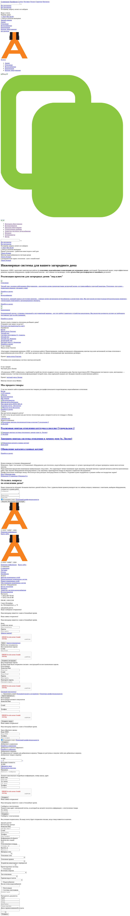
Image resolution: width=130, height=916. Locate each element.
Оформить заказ (6, 766)
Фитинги (8, 233)
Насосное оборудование (13, 227)
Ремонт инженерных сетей (10, 581)
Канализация (9, 68)
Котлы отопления (7, 586)
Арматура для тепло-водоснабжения (13, 590)
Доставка (26, 2)
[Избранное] (7, 74)
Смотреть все (5, 418)
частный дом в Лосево (14, 377)
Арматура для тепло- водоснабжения (17, 231)
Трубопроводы (10, 235)
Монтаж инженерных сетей (10, 577)
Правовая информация (9, 532)
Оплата (32, 2)
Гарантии (39, 2)
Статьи (20, 2)
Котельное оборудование (13, 224)
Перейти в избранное (8, 749)
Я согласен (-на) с (21, 499)
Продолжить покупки (8, 768)
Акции (7, 63)
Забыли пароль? (6, 633)
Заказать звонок (6, 20)
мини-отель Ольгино (14, 356)
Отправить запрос (7, 721)
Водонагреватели (11, 226)
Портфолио (14, 2)
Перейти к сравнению (8, 746)
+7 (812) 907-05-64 (7, 16)
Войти (3, 643)
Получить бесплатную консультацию (13, 501)
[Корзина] (2, 220)
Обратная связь (10, 474)
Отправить (5, 742)
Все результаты (6, 5)
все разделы (5, 31)
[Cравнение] (65, 218)
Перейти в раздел (7, 344)
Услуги (3, 60)
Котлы (7, 236)
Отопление (9, 65)
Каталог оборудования (13, 70)
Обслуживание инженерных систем (13, 583)
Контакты (46, 2)
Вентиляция (7, 888)
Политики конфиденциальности (51, 694)
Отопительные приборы (13, 229)
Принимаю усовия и (32, 694)
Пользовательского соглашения (28, 694)
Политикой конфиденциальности (27, 499)
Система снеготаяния (10, 890)
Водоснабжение (10, 67)
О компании (5, 2)
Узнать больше (6, 253)
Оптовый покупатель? (8, 692)
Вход (2, 474)
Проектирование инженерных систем (14, 579)
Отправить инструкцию (9, 660)
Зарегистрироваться (13, 643)
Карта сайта (5, 534)
